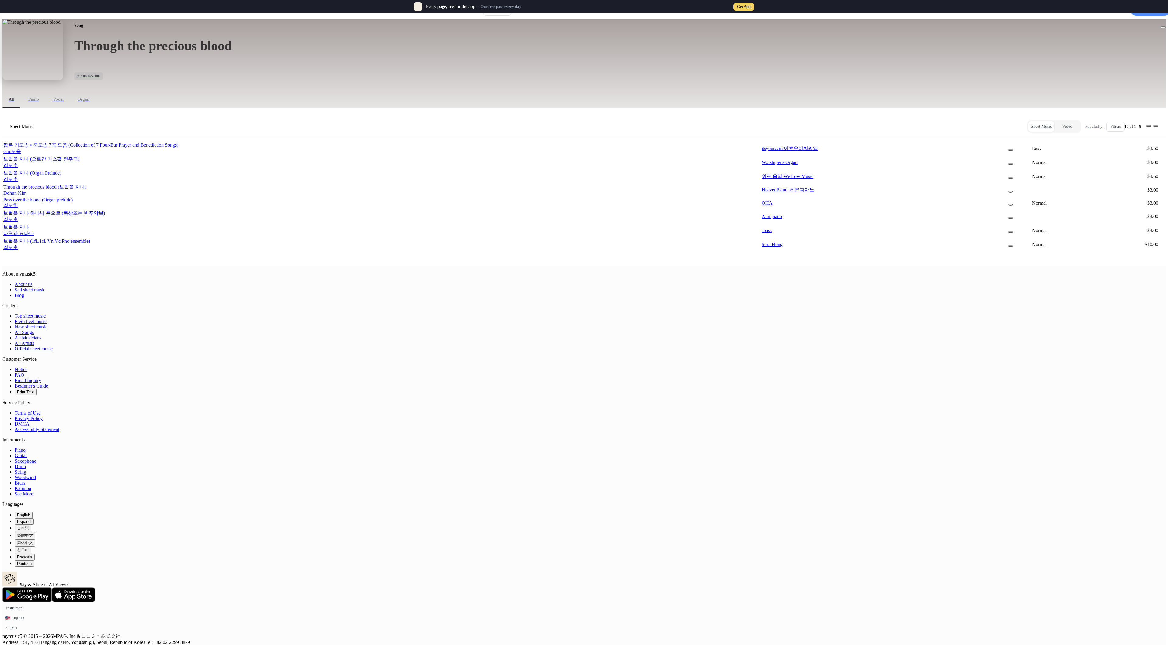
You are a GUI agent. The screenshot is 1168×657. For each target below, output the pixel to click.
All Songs (24, 332)
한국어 (23, 550)
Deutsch (24, 563)
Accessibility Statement (37, 429)
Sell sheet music (30, 289)
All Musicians (28, 337)
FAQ (19, 374)
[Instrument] (1010, 150)
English (23, 515)
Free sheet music (31, 321)
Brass (20, 482)
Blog (19, 295)
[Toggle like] (1163, 27)
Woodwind (25, 477)
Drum (20, 466)
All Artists (24, 343)
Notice (21, 369)
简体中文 (25, 543)
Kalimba (23, 488)
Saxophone (25, 461)
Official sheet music (34, 348)
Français (24, 557)
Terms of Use (27, 412)
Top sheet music (30, 315)
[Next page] (1155, 126)
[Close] (750, 6)
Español (24, 521)
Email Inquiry (28, 380)
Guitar (21, 455)
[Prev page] (1148, 126)
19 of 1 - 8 (1133, 126)
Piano (20, 450)
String (20, 471)
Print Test (25, 392)
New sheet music (31, 326)
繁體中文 (25, 535)
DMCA (22, 423)
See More (24, 493)
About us (23, 284)
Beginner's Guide (31, 385)
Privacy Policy (29, 418)
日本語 (23, 528)
